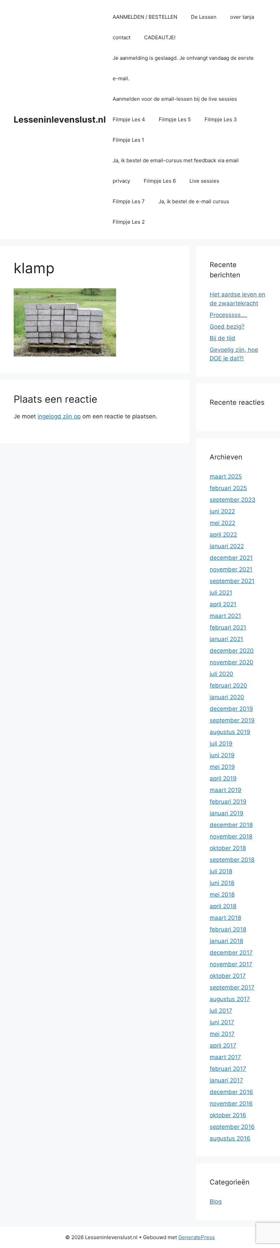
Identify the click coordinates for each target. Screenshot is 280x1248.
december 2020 (232, 650)
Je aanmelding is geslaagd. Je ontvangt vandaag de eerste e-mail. (183, 68)
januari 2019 (226, 813)
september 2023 (232, 499)
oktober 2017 (228, 975)
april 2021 (223, 604)
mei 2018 (222, 894)
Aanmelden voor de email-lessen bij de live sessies (175, 99)
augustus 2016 (230, 1138)
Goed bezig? (227, 326)
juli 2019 (221, 743)
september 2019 (232, 720)
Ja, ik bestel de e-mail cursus (193, 201)
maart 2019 (225, 790)
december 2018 (231, 824)
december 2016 (231, 1091)
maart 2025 (226, 476)
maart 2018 (225, 917)
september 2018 (232, 859)
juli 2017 (221, 1010)
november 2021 (231, 569)
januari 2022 (227, 546)
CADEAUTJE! (160, 37)
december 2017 (231, 952)
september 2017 (232, 987)
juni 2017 (222, 1022)
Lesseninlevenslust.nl (60, 119)
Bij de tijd (222, 338)
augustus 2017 (230, 999)
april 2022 (223, 534)
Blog (216, 1201)
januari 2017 (226, 1080)
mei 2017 (222, 1033)
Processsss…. (228, 314)
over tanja (242, 17)
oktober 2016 (228, 1115)
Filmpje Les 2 (129, 222)
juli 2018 (221, 871)
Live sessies (204, 181)
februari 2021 (228, 627)
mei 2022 (222, 522)
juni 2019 (222, 755)
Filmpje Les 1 (128, 140)
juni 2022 (222, 511)
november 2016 (231, 1103)
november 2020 (231, 662)
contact (121, 37)
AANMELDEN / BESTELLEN (145, 17)
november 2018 (231, 836)
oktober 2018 (228, 848)
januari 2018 (226, 941)
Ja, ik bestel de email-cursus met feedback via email (176, 160)
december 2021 (231, 557)
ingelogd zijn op (59, 416)
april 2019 (223, 778)
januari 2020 (227, 697)
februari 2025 (228, 488)
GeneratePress (196, 1237)
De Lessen (203, 17)
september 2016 (232, 1126)
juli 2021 (221, 592)
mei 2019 (222, 766)
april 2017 (223, 1045)
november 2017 (231, 964)
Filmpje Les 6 (160, 181)
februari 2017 (228, 1068)
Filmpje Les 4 (129, 119)
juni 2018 (222, 882)
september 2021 (232, 581)
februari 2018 (228, 929)
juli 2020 (221, 673)
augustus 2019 (230, 732)
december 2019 (231, 708)
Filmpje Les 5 (175, 119)
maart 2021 (225, 615)
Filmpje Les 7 (129, 201)
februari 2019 (228, 801)
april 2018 (223, 906)
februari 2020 (228, 685)
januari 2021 (226, 639)
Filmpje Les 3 (221, 119)
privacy (121, 181)
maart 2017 (225, 1057)
